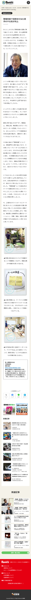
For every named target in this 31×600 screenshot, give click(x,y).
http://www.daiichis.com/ (13, 368)
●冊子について (6, 573)
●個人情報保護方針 (7, 580)
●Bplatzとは (5, 566)
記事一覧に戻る (15, 553)
